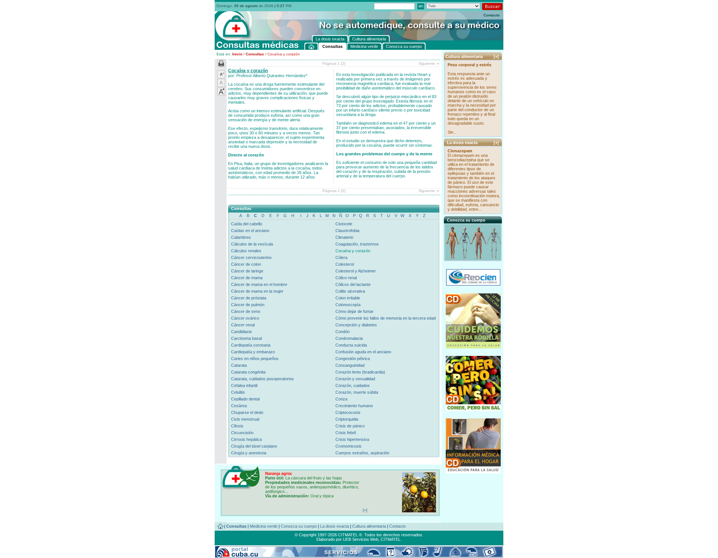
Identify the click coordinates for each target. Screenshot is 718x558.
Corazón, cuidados (352, 385)
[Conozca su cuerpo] (473, 258)
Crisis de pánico (350, 426)
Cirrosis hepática (246, 439)
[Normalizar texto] (221, 85)
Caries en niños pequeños (255, 358)
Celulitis (238, 392)
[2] (343, 63)
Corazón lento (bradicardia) (360, 372)
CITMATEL (391, 539)
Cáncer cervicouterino (251, 257)
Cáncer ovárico (245, 318)
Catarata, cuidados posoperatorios (262, 378)
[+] (496, 56)
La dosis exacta (334, 526)
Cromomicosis (348, 446)
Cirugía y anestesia (248, 453)
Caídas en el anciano (250, 230)
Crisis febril (345, 432)
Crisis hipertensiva (352, 439)
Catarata (239, 365)
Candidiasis (241, 331)
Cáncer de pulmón (247, 304)
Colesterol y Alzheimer (355, 271)
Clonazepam (460, 151)
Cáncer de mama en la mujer (257, 291)
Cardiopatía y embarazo (253, 352)
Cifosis (237, 426)
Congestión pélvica (352, 358)
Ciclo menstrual (245, 419)
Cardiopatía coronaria (250, 345)
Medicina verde (263, 526)
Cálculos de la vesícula (252, 244)
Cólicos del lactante (353, 284)
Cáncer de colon (246, 264)
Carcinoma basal (246, 338)
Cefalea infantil (244, 385)
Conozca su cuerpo (299, 526)
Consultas (255, 54)
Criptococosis (347, 412)
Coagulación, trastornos (357, 244)
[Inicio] (311, 46)
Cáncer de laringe (247, 271)
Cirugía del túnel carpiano (254, 446)
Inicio (237, 54)
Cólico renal (346, 277)
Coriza (341, 399)
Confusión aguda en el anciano (363, 352)
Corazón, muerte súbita (356, 392)
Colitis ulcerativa (350, 291)
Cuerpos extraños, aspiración (362, 453)
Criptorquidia (346, 419)
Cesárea (239, 405)
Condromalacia (349, 338)
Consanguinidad (350, 365)
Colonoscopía (347, 304)
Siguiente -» (428, 63)
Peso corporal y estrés (469, 64)
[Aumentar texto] (221, 94)
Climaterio (344, 237)
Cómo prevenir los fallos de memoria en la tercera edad (385, 318)
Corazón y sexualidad (355, 378)
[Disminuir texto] (221, 76)
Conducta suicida (351, 345)
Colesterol (344, 264)
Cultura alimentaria (369, 526)
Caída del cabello (246, 224)
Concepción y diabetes (356, 325)
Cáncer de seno (245, 311)
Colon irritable (347, 298)
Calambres (241, 237)
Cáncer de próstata (248, 298)
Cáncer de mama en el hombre (259, 284)
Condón (342, 331)
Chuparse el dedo (247, 412)
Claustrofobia (347, 230)
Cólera (341, 257)
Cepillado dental (245, 399)
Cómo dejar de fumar (354, 311)
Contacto (492, 15)
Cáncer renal (243, 325)
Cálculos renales (246, 250)
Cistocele (343, 224)
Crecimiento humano (354, 405)
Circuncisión (242, 432)
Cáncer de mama (247, 277)
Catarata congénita (248, 372)
